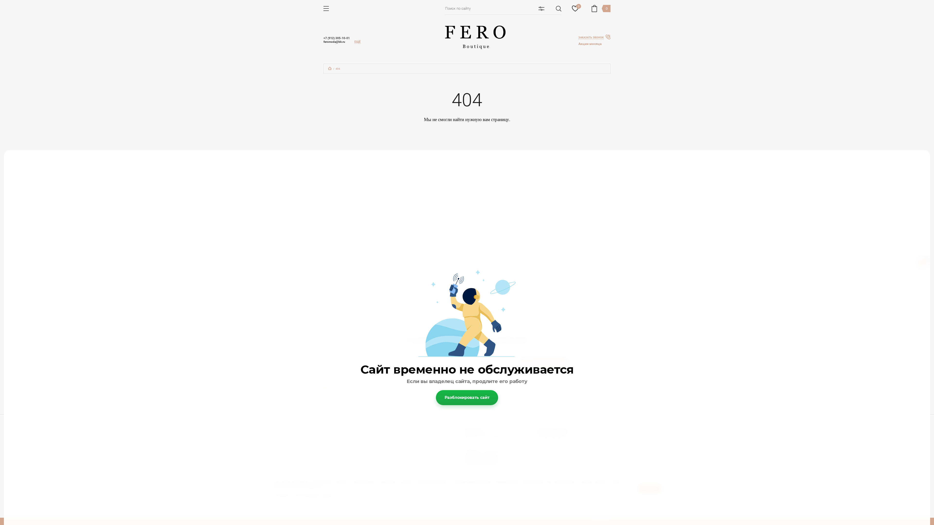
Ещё (357, 42)
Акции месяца (590, 44)
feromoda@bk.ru (334, 42)
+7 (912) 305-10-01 (336, 38)
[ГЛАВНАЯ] (330, 68)
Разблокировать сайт (467, 397)
